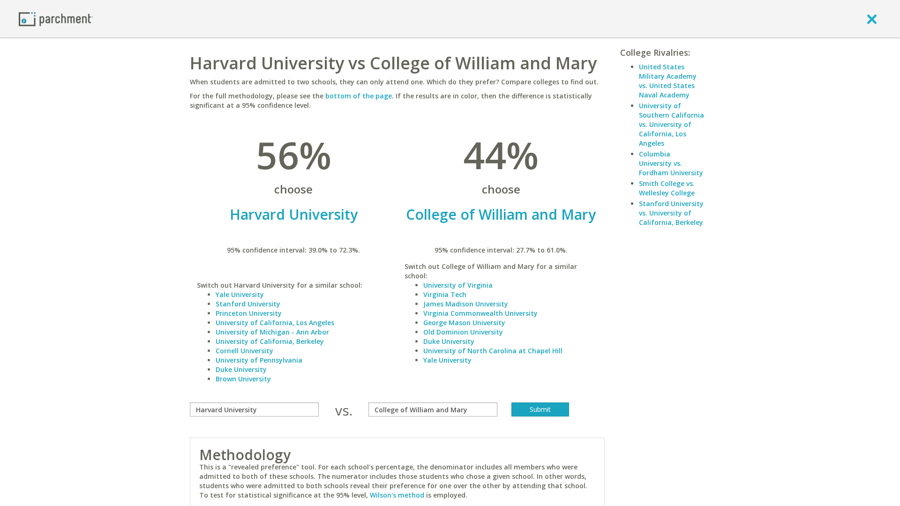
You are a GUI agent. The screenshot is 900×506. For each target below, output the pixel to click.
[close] (871, 18)
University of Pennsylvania (259, 360)
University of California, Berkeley (270, 341)
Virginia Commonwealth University (480, 313)
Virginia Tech (444, 294)
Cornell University (244, 350)
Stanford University (248, 303)
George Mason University (464, 322)
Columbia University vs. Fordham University (671, 163)
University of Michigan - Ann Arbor (272, 331)
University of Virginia (458, 285)
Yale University (240, 294)
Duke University (241, 369)
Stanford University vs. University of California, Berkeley (671, 213)
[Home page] (56, 18)
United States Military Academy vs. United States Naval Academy (668, 80)
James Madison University (465, 303)
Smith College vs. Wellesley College (667, 188)
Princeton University (249, 313)
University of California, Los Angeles (275, 322)
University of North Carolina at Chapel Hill (492, 350)
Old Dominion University (463, 331)
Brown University (243, 378)
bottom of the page (358, 95)
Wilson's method (397, 495)
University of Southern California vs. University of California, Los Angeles (671, 124)
